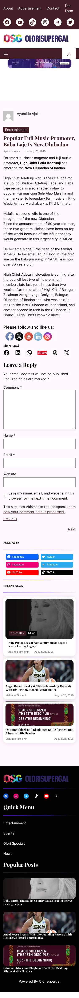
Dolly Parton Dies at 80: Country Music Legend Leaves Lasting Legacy (37, 644)
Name (9, 435)
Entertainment (16, 130)
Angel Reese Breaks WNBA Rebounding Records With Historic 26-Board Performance (38, 688)
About (8, 8)
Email (9, 455)
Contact (53, 8)
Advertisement (30, 8)
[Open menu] (5, 53)
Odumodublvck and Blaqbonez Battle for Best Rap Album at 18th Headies (39, 731)
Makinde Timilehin (18, 651)
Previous (10, 519)
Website (9, 474)
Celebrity (17, 633)
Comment (12, 387)
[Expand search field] (69, 53)
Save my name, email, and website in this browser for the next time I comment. (41, 495)
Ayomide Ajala (11, 151)
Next (72, 529)
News (32, 633)
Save (44, 352)
